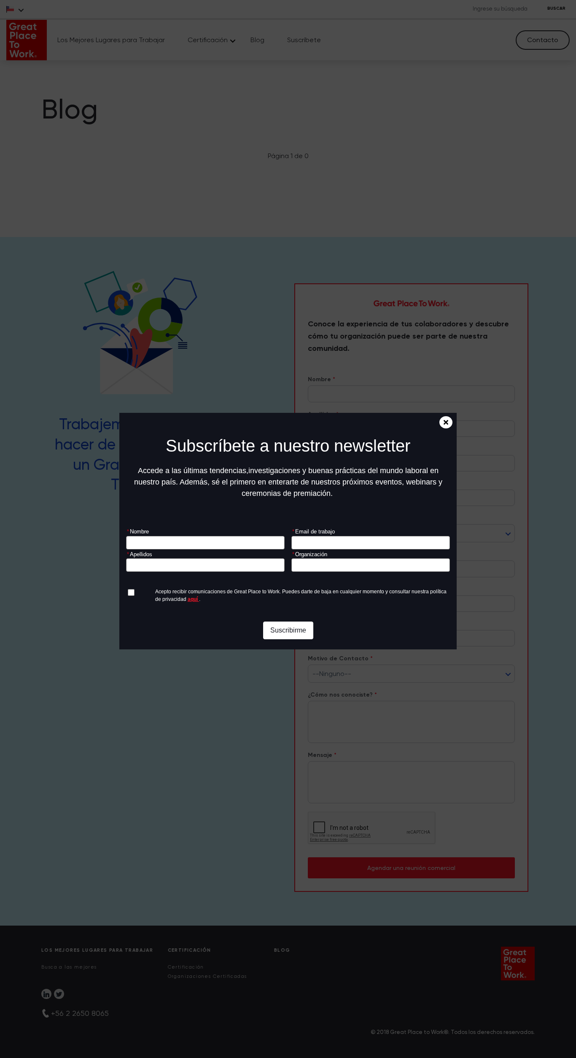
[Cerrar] (445, 422)
